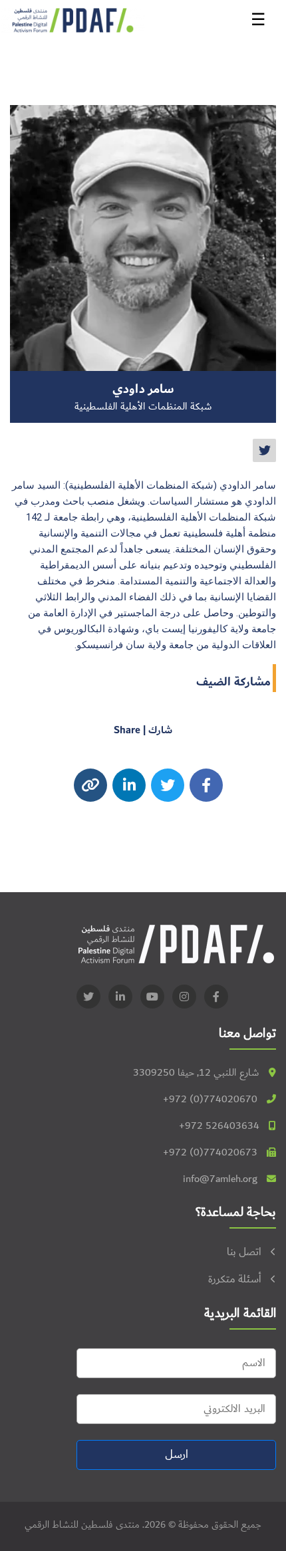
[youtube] (152, 997)
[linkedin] (120, 997)
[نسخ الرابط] (90, 785)
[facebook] (206, 785)
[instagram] (129, 785)
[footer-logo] (176, 944)
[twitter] (264, 450)
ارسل (176, 1455)
